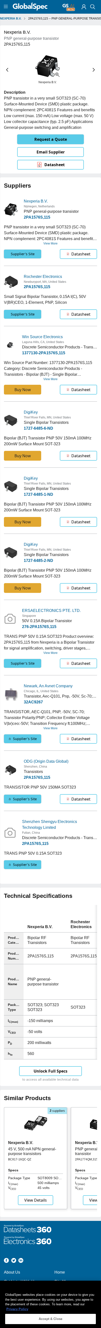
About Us (12, 1272)
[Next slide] (93, 69)
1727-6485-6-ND (38, 428)
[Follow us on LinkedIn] (20, 1261)
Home (59, 1272)
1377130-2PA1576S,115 (43, 353)
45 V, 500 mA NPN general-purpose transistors (32, 1151)
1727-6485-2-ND (38, 560)
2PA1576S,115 (37, 217)
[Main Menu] (6, 6)
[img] (83, 7)
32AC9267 (33, 702)
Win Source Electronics (42, 337)
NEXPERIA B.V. (10, 18)
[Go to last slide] (7, 69)
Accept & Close (50, 1319)
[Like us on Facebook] (6, 1261)
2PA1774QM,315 (86, 1159)
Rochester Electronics (43, 276)
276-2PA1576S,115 (39, 627)
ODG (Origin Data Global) (46, 761)
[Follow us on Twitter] (13, 1261)
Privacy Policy (17, 1309)
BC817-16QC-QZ (19, 1159)
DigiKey (31, 412)
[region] (50, 1304)
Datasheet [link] (54, 164)
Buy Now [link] (22, 389)
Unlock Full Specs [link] (50, 1071)
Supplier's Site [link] (23, 254)
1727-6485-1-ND (38, 494)
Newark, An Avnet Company (48, 686)
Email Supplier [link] (51, 152)
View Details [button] (35, 1200)
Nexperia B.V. (36, 201)
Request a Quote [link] (50, 139)
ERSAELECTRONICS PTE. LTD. (51, 610)
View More (50, 243)
